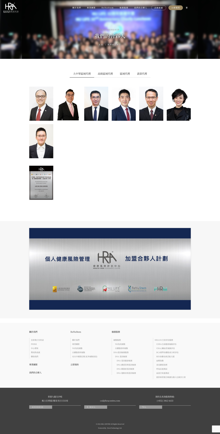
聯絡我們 (34, 356)
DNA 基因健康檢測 (124, 360)
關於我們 (76, 7)
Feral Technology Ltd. (114, 428)
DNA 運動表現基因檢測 (126, 373)
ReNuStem (108, 7)
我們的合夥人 (140, 7)
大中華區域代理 (82, 73)
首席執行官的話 (37, 340)
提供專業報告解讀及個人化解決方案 (171, 377)
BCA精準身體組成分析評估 (167, 352)
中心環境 (34, 348)
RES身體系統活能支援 (165, 356)
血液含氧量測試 (162, 373)
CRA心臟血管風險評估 (165, 348)
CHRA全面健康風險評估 (166, 344)
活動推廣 (158, 7)
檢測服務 (124, 7)
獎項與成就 (35, 352)
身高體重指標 (161, 364)
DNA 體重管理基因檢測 (126, 364)
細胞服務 (117, 340)
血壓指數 (160, 360)
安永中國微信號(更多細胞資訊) (84, 356)
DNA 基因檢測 (121, 356)
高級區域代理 (105, 73)
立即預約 (175, 7)
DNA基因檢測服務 (121, 352)
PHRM (34, 344)
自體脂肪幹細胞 (78, 352)
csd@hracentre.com (110, 400)
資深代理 (142, 73)
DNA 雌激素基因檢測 (125, 369)
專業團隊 (91, 7)
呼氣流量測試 (161, 369)
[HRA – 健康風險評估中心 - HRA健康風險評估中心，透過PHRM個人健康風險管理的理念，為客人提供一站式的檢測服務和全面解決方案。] (10, 8)
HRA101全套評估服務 (164, 340)
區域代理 (125, 73)
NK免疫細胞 (77, 348)
